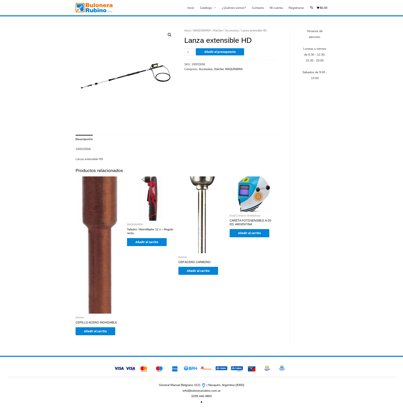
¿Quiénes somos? (234, 7)
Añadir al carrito (95, 331)
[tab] (84, 139)
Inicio (190, 7)
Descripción (84, 139)
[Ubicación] (204, 385)
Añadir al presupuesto (220, 51)
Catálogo (206, 7)
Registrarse (296, 7)
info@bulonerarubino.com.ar (202, 390)
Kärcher (218, 30)
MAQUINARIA (202, 30)
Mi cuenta (276, 7)
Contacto (258, 7)
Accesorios (232, 30)
